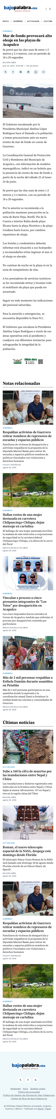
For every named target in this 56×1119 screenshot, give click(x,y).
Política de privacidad (29, 1092)
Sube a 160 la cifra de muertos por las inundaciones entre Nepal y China (27, 775)
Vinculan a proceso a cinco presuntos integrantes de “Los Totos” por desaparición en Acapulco (24, 603)
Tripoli (48, 1109)
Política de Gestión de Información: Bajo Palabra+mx (29, 1095)
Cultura (48, 21)
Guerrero (18, 21)
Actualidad (33, 21)
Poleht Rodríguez (12, 465)
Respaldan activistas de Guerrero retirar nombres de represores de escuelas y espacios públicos (27, 436)
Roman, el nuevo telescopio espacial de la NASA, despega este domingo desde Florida (27, 851)
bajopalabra (9, 62)
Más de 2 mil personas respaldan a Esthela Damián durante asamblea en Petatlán (28, 681)
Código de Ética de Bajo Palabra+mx (29, 1098)
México (5, 21)
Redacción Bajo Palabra (15, 548)
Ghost (40, 1109)
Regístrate (16, 1088)
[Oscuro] (47, 9)
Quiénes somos (37, 1088)
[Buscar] (50, 9)
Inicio (25, 1088)
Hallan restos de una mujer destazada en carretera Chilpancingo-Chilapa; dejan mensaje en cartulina (23, 520)
